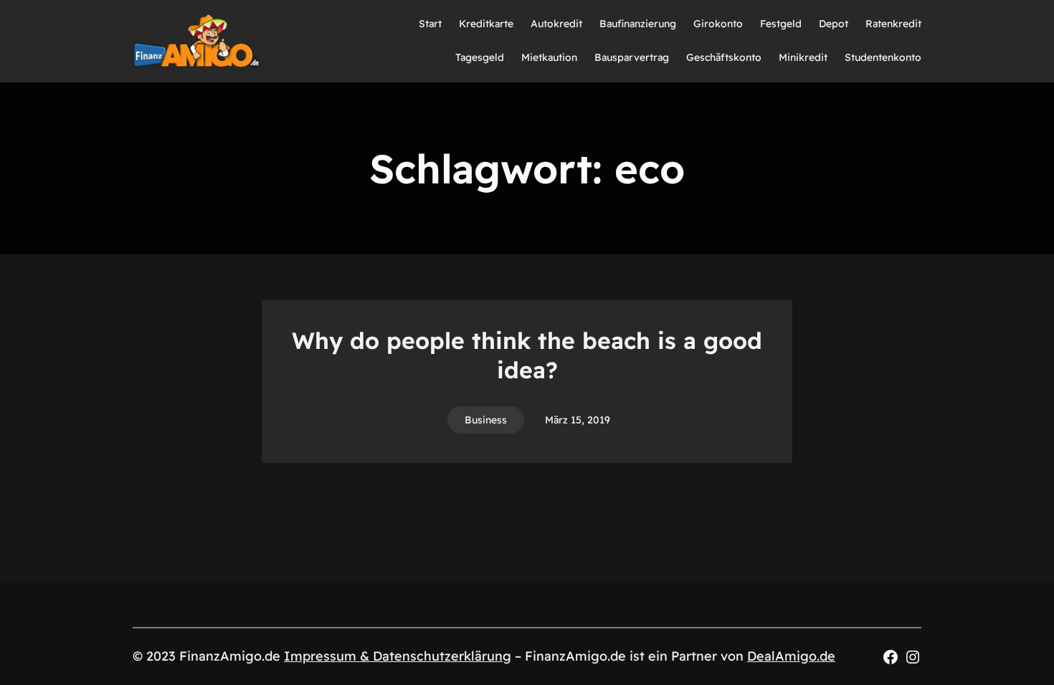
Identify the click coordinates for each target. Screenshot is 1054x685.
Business (486, 419)
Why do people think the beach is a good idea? (527, 355)
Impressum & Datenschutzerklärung (397, 656)
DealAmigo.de (791, 656)
